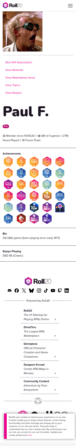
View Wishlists (14, 70)
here (30, 435)
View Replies (13, 93)
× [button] (72, 417)
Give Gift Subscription (18, 62)
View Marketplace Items (20, 78)
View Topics (12, 85)
